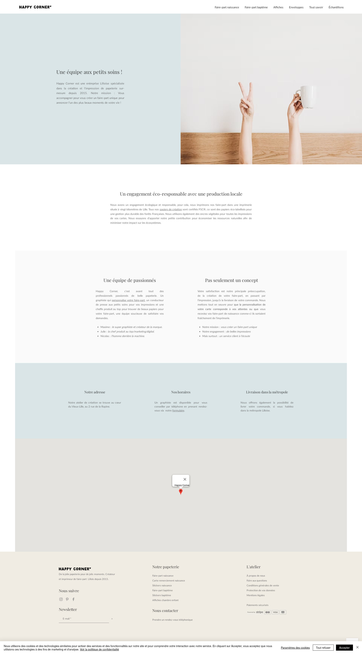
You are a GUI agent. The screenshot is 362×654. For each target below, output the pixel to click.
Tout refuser (323, 647)
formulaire (178, 410)
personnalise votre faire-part (128, 300)
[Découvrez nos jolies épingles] (67, 599)
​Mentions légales (256, 595)
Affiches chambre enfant (165, 600)
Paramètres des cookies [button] (295, 647)
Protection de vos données (261, 590)
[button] (227, 7)
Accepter (344, 647)
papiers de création (171, 209)
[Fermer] (357, 647)
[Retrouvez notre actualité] (73, 599)
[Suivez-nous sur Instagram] (61, 599)
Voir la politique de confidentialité (99, 649)
